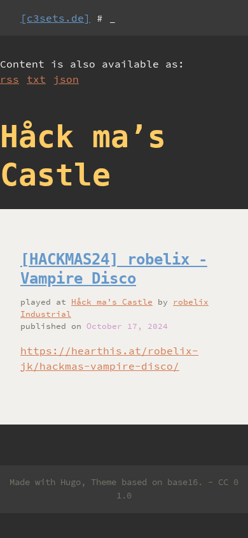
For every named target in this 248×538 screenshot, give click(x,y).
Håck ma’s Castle (112, 301)
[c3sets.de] (55, 17)
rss (9, 79)
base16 (182, 482)
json (66, 79)
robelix (191, 301)
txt (36, 79)
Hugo (70, 482)
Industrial (45, 314)
